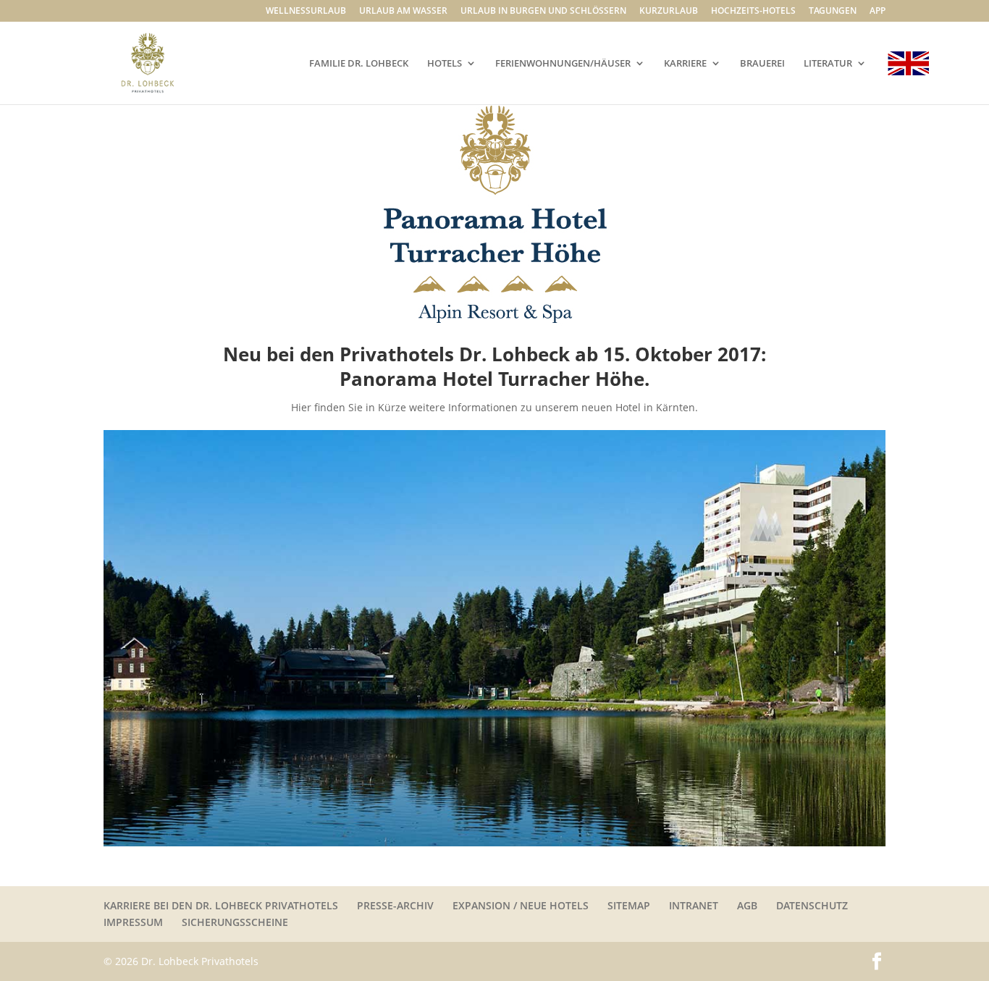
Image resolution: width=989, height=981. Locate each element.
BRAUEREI (762, 64)
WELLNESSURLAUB (306, 12)
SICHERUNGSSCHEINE (235, 922)
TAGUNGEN (833, 12)
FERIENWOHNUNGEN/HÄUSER (563, 64)
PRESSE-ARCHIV (395, 905)
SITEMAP (628, 905)
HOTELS (444, 64)
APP (877, 12)
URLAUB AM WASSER (403, 12)
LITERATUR (828, 64)
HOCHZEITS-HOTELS (753, 12)
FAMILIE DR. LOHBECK (358, 64)
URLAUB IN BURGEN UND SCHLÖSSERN (543, 12)
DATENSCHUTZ (812, 905)
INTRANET (693, 905)
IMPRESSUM (133, 922)
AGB (747, 905)
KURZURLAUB (668, 12)
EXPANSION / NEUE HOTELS (521, 905)
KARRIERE (685, 64)
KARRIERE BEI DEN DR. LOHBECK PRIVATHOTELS (221, 905)
